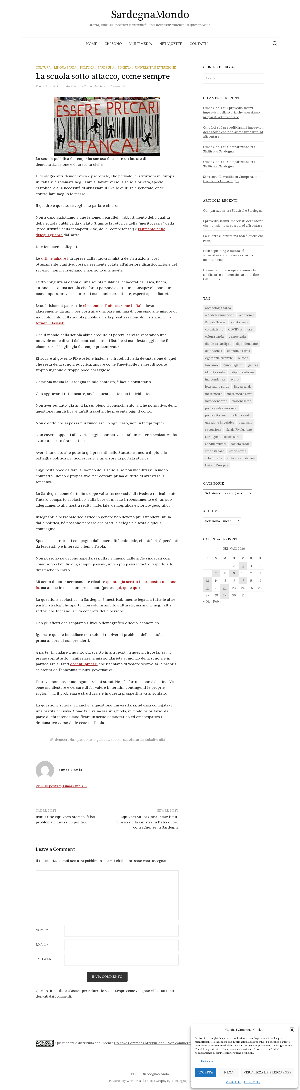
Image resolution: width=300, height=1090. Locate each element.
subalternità (155, 739)
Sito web (43, 959)
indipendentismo (242, 372)
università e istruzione (155, 67)
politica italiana (216, 415)
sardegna (106, 67)
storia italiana (214, 451)
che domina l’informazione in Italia (114, 305)
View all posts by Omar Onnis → (61, 786)
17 (242, 581)
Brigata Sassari (215, 322)
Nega (228, 1072)
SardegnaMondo (150, 15)
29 (225, 595)
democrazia (64, 739)
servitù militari (215, 444)
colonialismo (214, 329)
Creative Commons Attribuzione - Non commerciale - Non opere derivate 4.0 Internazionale (186, 1043)
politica (87, 67)
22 (224, 588)
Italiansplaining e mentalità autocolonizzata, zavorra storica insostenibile (228, 255)
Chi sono (113, 43)
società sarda (240, 444)
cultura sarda (214, 336)
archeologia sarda (218, 308)
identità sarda (215, 372)
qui (118, 587)
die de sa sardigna (218, 344)
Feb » (217, 601)
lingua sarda (65, 67)
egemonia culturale (219, 358)
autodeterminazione (219, 315)
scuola (116, 739)
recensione (213, 430)
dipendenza (213, 351)
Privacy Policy (252, 1082)
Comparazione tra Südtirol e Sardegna (232, 210)
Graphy (161, 1081)
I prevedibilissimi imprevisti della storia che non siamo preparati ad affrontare (231, 112)
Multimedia (140, 43)
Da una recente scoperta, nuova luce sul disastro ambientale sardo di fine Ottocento (231, 274)
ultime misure (53, 258)
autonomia (246, 315)
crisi (250, 329)
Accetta (205, 1072)
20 (207, 588)
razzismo (245, 422)
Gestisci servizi (205, 1060)
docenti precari (84, 664)
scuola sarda (133, 739)
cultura (43, 67)
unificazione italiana (241, 458)
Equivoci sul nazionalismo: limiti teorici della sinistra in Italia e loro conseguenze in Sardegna (147, 821)
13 (207, 581)
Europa (243, 358)
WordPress (134, 1081)
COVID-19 (235, 329)
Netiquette (170, 43)
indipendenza (215, 379)
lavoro (234, 379)
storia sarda (237, 451)
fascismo (211, 365)
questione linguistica (92, 739)
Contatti (199, 43)
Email (42, 944)
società (124, 67)
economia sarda (238, 351)
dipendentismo (247, 344)
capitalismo (239, 322)
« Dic (207, 601)
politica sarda (241, 415)
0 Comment (116, 86)
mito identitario (216, 401)
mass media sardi (239, 394)
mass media (213, 394)
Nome (42, 930)
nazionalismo (241, 401)
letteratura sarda (217, 386)
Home (91, 43)
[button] (292, 1030)
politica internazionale (221, 408)
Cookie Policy (234, 1082)
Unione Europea (216, 465)
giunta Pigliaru (233, 365)
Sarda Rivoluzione (239, 430)
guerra (253, 365)
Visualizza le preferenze (268, 1072)
